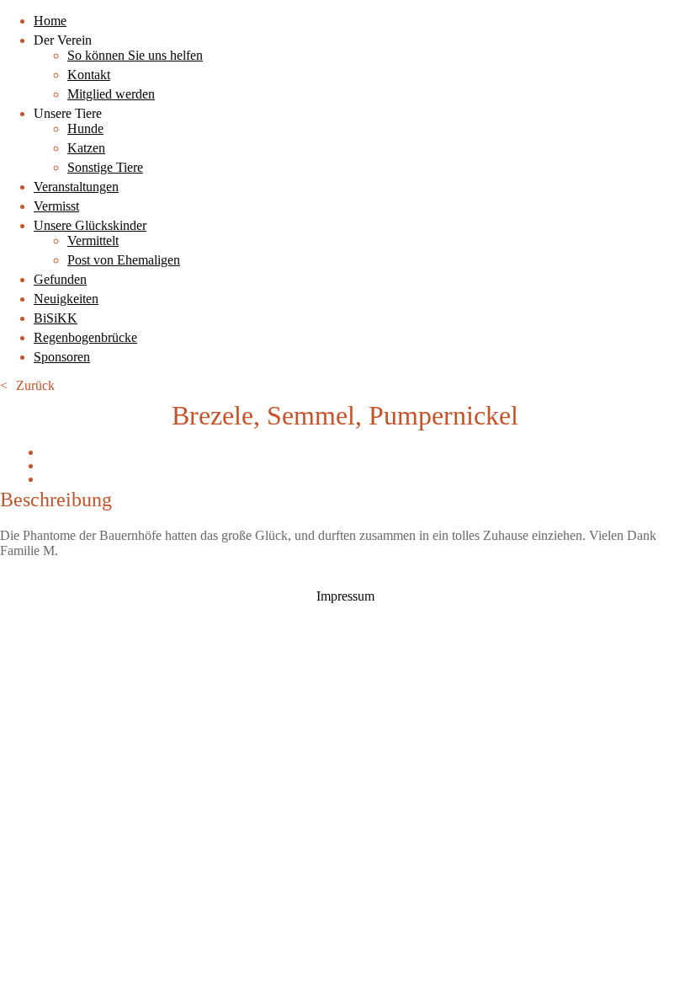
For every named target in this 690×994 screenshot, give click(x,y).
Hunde (85, 128)
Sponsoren (62, 357)
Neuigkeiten (66, 298)
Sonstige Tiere (105, 167)
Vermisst (56, 206)
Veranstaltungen (76, 186)
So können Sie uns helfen (135, 55)
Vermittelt (93, 240)
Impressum (345, 596)
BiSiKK (55, 318)
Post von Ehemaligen (123, 260)
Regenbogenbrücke (85, 337)
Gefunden (60, 279)
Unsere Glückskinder (90, 225)
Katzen (86, 148)
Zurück (35, 385)
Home (50, 20)
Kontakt (88, 74)
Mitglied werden (111, 94)
